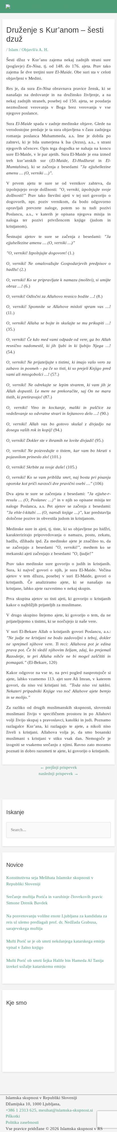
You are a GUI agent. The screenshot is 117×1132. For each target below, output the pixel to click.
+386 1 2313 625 (21, 1110)
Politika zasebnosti (22, 1122)
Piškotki (13, 1116)
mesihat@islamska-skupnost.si (66, 1110)
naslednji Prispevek (58, 773)
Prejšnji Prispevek (58, 767)
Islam (13, 49)
